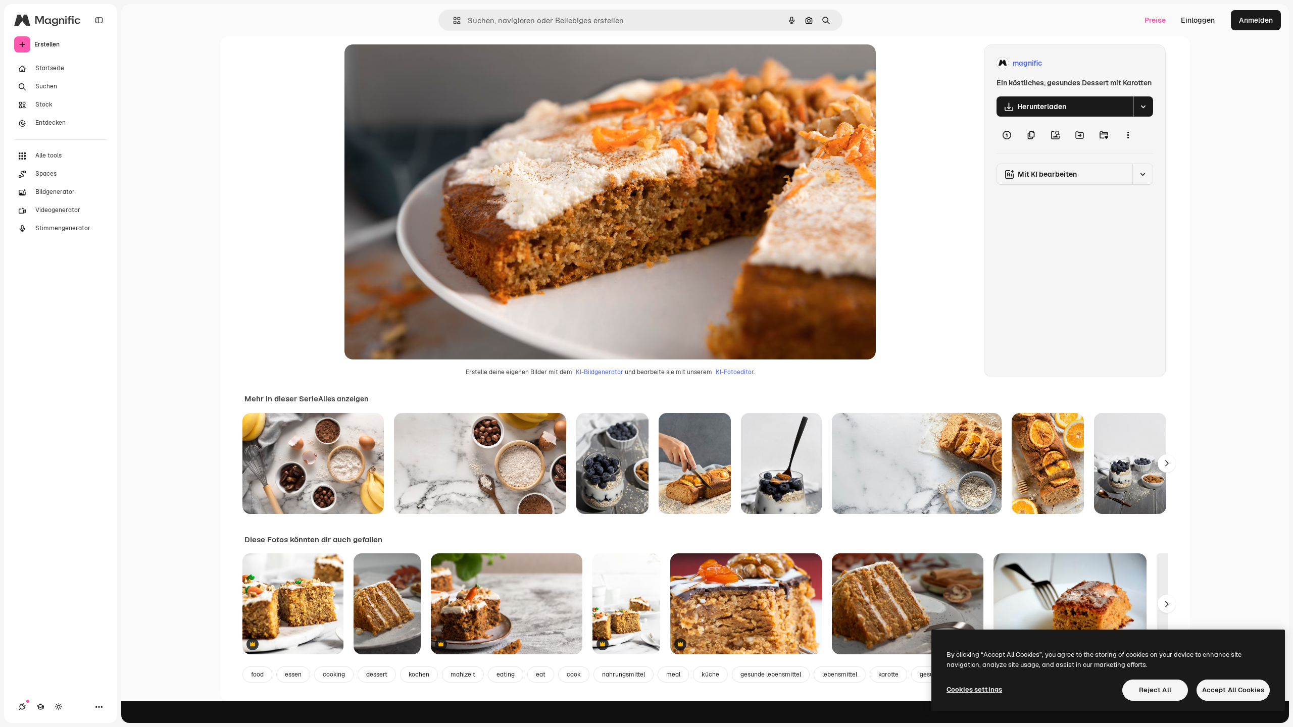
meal (673, 674)
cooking (334, 674)
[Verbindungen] (22, 707)
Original (409, 63)
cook (574, 674)
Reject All (1155, 690)
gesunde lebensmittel (770, 674)
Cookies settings (974, 689)
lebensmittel (839, 674)
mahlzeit (463, 674)
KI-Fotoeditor (735, 372)
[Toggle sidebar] (99, 20)
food (257, 674)
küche (710, 674)
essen (293, 674)
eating (505, 674)
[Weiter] (1167, 463)
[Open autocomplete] (453, 20)
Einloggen (1198, 20)
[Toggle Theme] (59, 707)
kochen (419, 674)
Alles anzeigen (343, 398)
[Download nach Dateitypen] (1143, 106)
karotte (888, 674)
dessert (376, 674)
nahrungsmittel (623, 674)
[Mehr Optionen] (1128, 135)
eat (540, 674)
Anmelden (1256, 20)
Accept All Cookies (1233, 690)
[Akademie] (40, 707)
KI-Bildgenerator (599, 372)
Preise (1155, 20)
